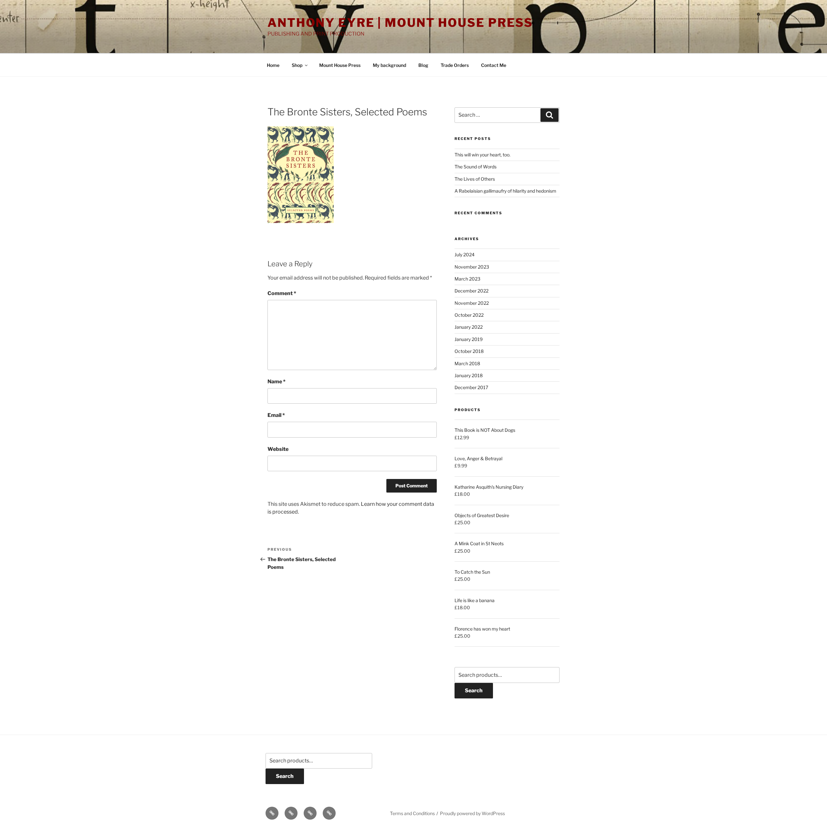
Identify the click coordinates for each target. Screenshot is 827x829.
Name (276, 381)
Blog (423, 65)
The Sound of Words (476, 166)
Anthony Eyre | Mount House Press (400, 23)
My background (389, 65)
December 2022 (471, 290)
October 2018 (469, 351)
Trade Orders (455, 65)
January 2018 (469, 375)
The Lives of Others (475, 179)
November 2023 (472, 267)
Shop (297, 65)
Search (474, 690)
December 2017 (471, 387)
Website (277, 449)
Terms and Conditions (412, 813)
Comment (281, 293)
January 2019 (469, 339)
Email (276, 415)
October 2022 (469, 315)
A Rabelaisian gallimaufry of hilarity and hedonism (505, 191)
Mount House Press (340, 65)
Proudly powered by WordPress (472, 813)
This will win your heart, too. (482, 154)
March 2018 (467, 363)
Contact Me (493, 65)
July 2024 (465, 254)
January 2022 (469, 327)
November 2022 (472, 303)
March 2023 (467, 279)
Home (273, 65)
